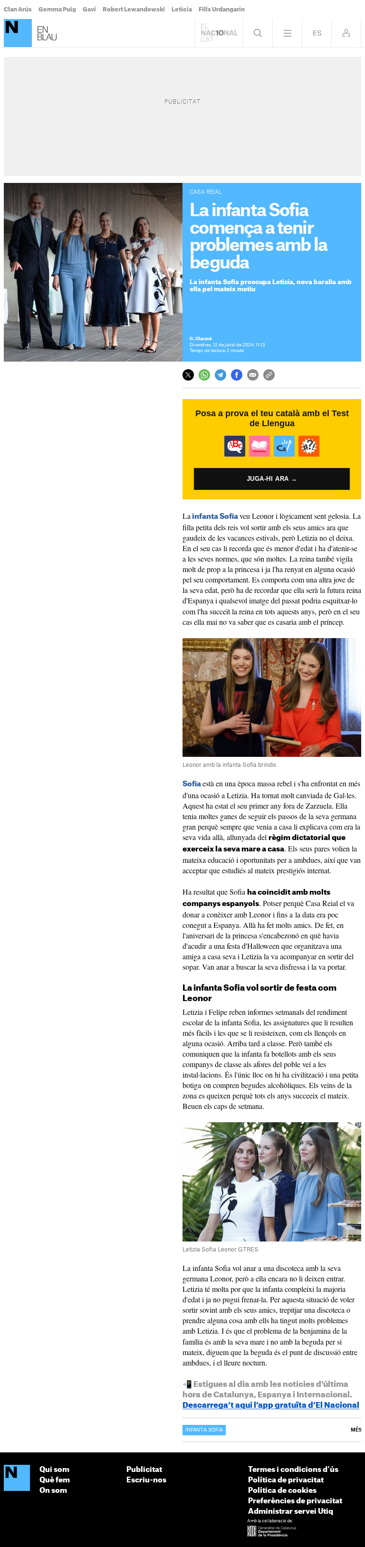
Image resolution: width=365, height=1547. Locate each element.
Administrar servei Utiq (290, 1511)
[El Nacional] (17, 1478)
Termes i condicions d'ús (293, 1469)
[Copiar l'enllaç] (269, 375)
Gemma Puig (57, 9)
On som (53, 1490)
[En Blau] (18, 33)
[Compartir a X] (188, 375)
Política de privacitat (286, 1480)
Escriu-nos (146, 1480)
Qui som (54, 1469)
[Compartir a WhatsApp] (204, 375)
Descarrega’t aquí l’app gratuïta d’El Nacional (270, 1405)
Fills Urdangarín (222, 9)
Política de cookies (282, 1490)
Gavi (89, 9)
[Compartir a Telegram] (220, 375)
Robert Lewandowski (134, 9)
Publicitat (144, 1469)
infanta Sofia (215, 516)
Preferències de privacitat (295, 1501)
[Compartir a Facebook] (236, 375)
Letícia (182, 9)
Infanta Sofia (204, 1430)
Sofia (191, 784)
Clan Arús (18, 9)
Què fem (54, 1480)
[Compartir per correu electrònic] (253, 375)
